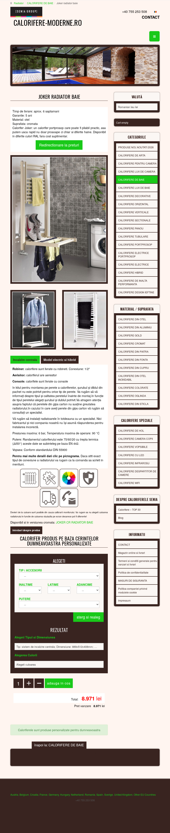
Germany (54, 794)
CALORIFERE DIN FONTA (133, 359)
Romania (90, 794)
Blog (120, 517)
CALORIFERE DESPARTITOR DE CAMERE (137, 472)
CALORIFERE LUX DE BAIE (134, 187)
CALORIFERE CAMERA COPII (135, 438)
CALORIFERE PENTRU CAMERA (137, 163)
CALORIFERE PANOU (130, 228)
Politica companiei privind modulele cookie (132, 590)
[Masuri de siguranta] (88, 478)
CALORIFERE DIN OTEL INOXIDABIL (132, 377)
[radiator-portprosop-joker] (85, 319)
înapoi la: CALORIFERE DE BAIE (59, 745)
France (43, 794)
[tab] (25, 360)
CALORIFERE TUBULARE (133, 236)
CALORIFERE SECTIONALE (134, 220)
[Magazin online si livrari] (49, 497)
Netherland (77, 794)
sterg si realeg (88, 617)
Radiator (19, 3)
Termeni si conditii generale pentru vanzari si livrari (137, 562)
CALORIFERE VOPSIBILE (133, 446)
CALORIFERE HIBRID (130, 272)
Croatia (34, 794)
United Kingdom (123, 794)
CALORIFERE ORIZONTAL (133, 204)
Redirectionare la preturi (59, 144)
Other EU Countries (145, 794)
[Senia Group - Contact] (69, 497)
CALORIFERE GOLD (130, 335)
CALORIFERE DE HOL (131, 430)
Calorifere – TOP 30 (129, 509)
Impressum (124, 600)
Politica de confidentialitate (133, 572)
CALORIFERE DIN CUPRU (133, 367)
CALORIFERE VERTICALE (133, 212)
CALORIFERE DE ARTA (131, 155)
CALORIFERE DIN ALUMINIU (135, 327)
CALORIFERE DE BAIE (40, 3)
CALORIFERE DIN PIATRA (133, 351)
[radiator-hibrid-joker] (33, 319)
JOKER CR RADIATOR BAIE (74, 522)
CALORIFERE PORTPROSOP (135, 244)
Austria (14, 794)
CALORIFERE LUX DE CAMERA (136, 171)
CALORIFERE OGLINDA (132, 395)
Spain (99, 794)
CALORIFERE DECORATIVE (134, 196)
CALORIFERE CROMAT (131, 343)
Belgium (24, 794)
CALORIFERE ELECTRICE (133, 264)
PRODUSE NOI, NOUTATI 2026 (136, 147)
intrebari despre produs (26, 530)
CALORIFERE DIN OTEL (132, 319)
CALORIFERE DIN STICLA (133, 404)
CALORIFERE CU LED (131, 455)
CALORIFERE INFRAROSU (133, 463)
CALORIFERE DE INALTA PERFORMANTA (132, 282)
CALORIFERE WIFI (129, 483)
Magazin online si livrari (131, 552)
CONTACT (151, 17)
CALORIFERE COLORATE (133, 387)
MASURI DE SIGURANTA (132, 580)
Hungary (65, 794)
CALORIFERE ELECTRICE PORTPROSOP (133, 254)
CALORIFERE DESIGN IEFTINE (136, 292)
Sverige (108, 794)
